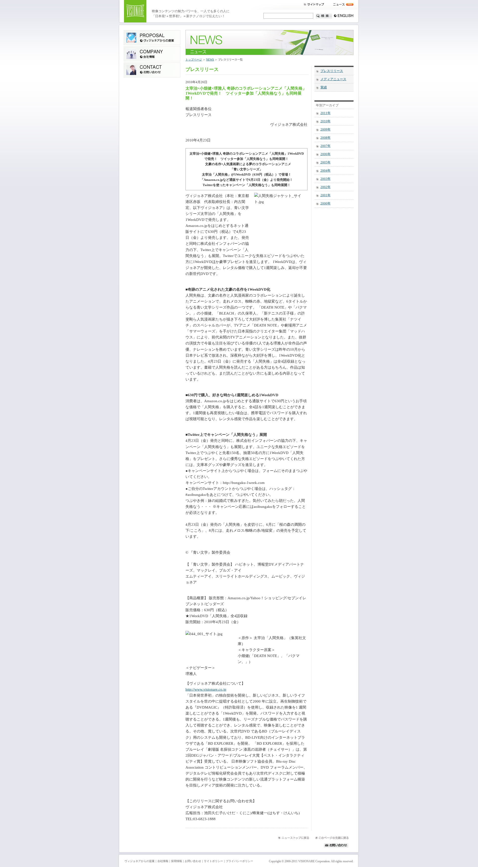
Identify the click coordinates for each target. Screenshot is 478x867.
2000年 (325, 203)
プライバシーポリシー (239, 861)
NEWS (210, 59)
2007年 (325, 146)
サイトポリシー (213, 861)
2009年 (325, 129)
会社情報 (162, 861)
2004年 (325, 170)
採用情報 (176, 861)
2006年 (325, 154)
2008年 (325, 137)
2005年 (325, 162)
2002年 (325, 187)
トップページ (193, 59)
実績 (323, 87)
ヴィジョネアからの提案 (139, 861)
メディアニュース (333, 79)
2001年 (325, 195)
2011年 (325, 113)
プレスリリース (331, 71)
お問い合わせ (193, 861)
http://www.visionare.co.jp (205, 689)
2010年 (325, 121)
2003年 (325, 179)
